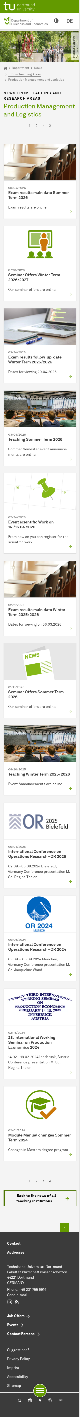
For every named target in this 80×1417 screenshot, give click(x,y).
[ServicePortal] (50, 1400)
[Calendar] (30, 1400)
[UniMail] (60, 1400)
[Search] (19, 1400)
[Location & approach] (40, 1400)
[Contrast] (56, 21)
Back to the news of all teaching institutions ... (36, 1198)
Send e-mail (17, 1295)
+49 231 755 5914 (32, 1289)
